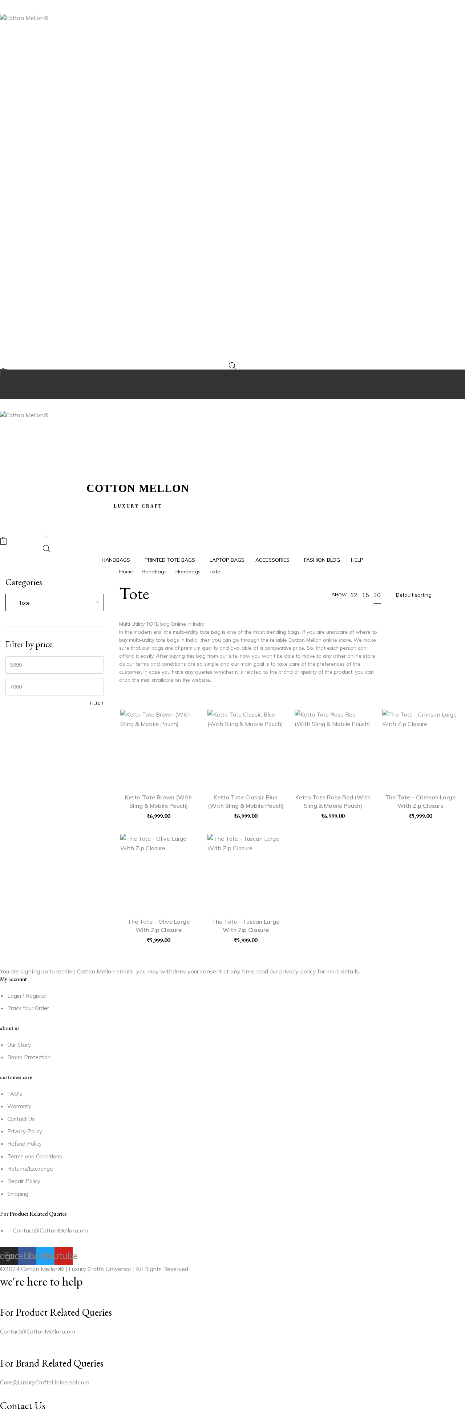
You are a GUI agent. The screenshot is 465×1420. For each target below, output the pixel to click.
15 (365, 594)
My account (13, 979)
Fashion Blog (322, 560)
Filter (96, 703)
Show (339, 594)
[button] (232, 7)
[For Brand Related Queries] (2, 1351)
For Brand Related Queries (52, 1362)
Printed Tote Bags (170, 560)
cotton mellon (137, 488)
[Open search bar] (232, 365)
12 (353, 594)
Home (126, 571)
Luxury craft (138, 506)
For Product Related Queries (56, 1312)
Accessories (272, 560)
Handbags (116, 560)
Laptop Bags (227, 560)
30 (377, 594)
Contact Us (22, 1405)
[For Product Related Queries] (2, 1301)
